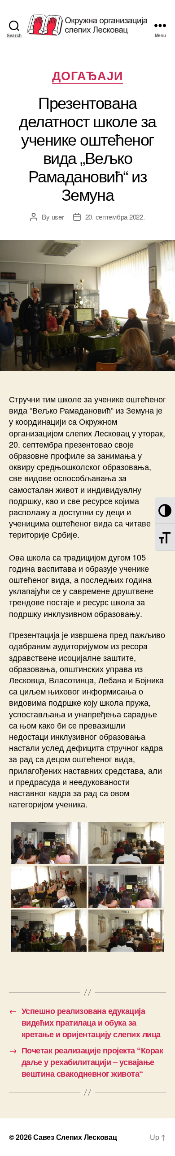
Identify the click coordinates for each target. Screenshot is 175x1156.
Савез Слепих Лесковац (75, 1137)
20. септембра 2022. (115, 216)
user (58, 216)
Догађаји (87, 76)
